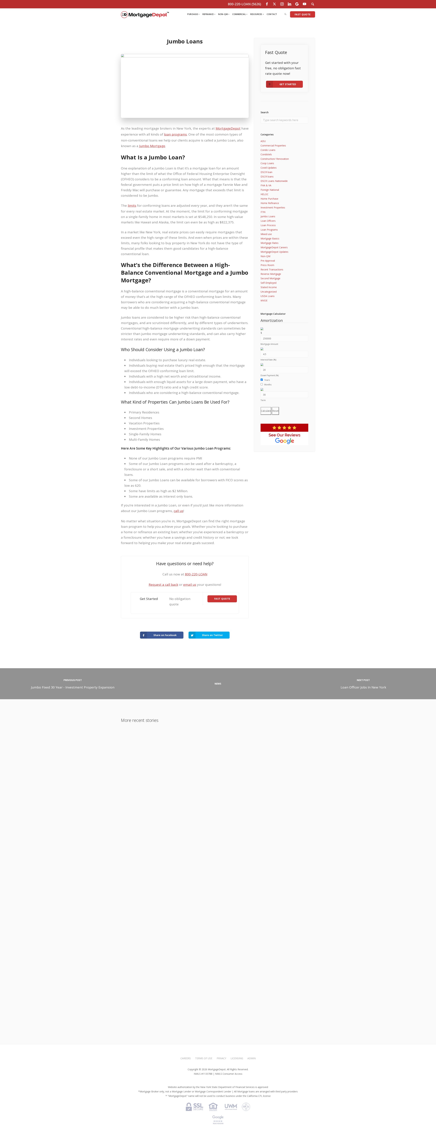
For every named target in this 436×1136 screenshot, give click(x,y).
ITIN (263, 212)
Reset (275, 410)
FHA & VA (266, 185)
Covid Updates (269, 167)
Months (267, 384)
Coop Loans (267, 163)
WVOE (264, 300)
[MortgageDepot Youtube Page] (304, 4)
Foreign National (270, 189)
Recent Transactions (272, 269)
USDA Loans (268, 296)
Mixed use (266, 234)
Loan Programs (269, 229)
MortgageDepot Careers (274, 247)
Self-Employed (268, 282)
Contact (272, 14)
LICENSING (237, 1058)
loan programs (175, 134)
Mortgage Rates (269, 243)
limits (132, 205)
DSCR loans (267, 176)
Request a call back (163, 584)
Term (263, 400)
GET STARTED (287, 84)
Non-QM (265, 256)
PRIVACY (221, 1058)
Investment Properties (273, 207)
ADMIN (251, 1058)
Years (267, 380)
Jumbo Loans (268, 216)
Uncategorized (269, 291)
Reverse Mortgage (271, 274)
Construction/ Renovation (275, 158)
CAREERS (186, 1058)
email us (189, 584)
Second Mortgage (270, 278)
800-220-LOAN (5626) (244, 4)
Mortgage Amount (269, 344)
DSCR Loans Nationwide (274, 181)
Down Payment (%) (270, 375)
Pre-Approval (268, 260)
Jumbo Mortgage (152, 146)
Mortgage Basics (270, 238)
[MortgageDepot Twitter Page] (274, 4)
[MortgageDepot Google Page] (297, 4)
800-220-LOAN (196, 574)
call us (178, 511)
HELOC (264, 194)
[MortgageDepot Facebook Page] (267, 4)
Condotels (266, 154)
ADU (263, 141)
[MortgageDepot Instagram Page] (282, 4)
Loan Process (268, 225)
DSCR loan (266, 172)
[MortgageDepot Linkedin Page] (289, 4)
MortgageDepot (228, 128)
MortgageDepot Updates (274, 251)
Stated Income (269, 287)
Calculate (266, 410)
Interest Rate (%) (268, 359)
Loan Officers (268, 220)
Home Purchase (269, 198)
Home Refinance (270, 203)
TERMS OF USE (203, 1058)
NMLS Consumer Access (228, 1073)
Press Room (267, 265)
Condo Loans (268, 150)
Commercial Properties (273, 145)
